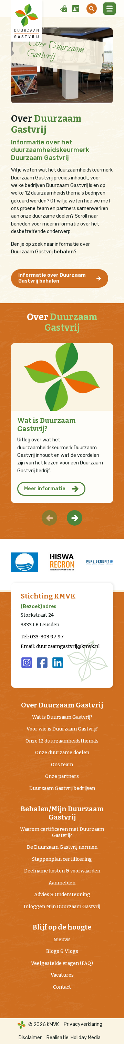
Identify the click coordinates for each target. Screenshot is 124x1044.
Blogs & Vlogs (62, 951)
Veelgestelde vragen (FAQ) (62, 963)
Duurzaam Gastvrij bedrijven (62, 788)
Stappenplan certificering (62, 859)
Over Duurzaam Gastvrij (62, 705)
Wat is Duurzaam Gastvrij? (46, 425)
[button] (74, 518)
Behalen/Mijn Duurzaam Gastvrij (62, 813)
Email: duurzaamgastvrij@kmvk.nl (60, 646)
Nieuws (62, 940)
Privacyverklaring (83, 1024)
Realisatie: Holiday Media (73, 1038)
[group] (24, 562)
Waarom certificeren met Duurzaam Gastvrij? (62, 832)
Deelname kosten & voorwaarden (62, 871)
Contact (62, 987)
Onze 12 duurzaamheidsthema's (62, 741)
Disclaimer (30, 1038)
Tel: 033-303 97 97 (42, 637)
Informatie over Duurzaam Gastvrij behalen (52, 278)
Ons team (62, 765)
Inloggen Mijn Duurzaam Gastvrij (62, 907)
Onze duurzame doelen (62, 753)
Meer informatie (44, 489)
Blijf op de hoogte (62, 927)
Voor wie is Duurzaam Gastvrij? (62, 729)
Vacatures (62, 975)
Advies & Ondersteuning (62, 895)
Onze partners (62, 776)
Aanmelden (62, 883)
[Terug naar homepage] (26, 20)
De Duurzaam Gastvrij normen (62, 847)
